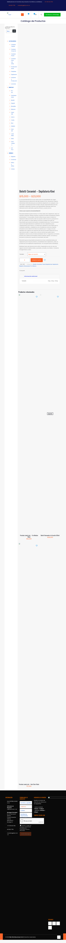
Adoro (12, 117)
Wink (12, 138)
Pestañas (12, 71)
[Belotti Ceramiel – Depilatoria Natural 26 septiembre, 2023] (64, 936)
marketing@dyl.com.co (24, 5)
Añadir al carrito (36, 260)
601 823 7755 (12, 5)
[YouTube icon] (56, 9)
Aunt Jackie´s (12, 143)
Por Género (33, 266)
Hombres (12, 159)
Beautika (12, 106)
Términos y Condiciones (25, 827)
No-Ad (12, 91)
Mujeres (21, 266)
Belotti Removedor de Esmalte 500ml (50, 535)
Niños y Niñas (12, 164)
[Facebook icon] (54, 9)
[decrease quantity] (21, 260)
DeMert (12, 126)
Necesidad (27, 266)
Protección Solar (12, 67)
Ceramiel (39, 264)
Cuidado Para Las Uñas (12, 61)
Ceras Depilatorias (47, 264)
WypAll (12, 103)
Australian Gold (12, 96)
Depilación (55, 264)
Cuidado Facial (12, 54)
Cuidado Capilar (12, 45)
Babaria (12, 109)
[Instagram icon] (58, 9)
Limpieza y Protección (12, 79)
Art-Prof (12, 148)
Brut (12, 123)
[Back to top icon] (59, 937)
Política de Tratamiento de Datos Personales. (25, 829)
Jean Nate (12, 134)
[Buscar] (14, 31)
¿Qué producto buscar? (10, 27)
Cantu (12, 120)
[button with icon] (50, 923)
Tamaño (21, 254)
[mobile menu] (22, 14)
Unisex (12, 169)
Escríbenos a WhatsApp (52, 14)
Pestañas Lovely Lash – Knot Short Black (29, 784)
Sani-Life (12, 130)
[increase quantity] (28, 260)
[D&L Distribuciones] (15, 14)
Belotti (34, 264)
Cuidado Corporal (12, 50)
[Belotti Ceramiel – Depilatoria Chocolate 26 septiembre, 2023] (1, 936)
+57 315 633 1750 (49, 2)
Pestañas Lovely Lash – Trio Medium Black (29, 536)
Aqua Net (12, 113)
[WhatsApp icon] (52, 9)
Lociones (12, 84)
